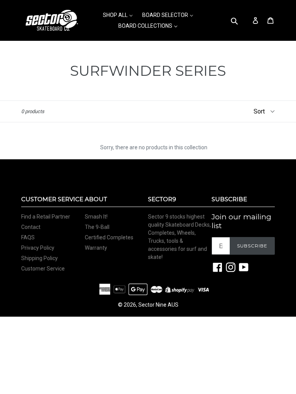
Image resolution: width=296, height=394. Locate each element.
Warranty (96, 248)
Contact (30, 227)
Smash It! (96, 217)
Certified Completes (109, 237)
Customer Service (43, 268)
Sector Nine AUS (158, 305)
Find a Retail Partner (45, 217)
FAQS (28, 237)
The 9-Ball (97, 227)
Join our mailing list (241, 221)
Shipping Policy (39, 258)
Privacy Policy (37, 248)
